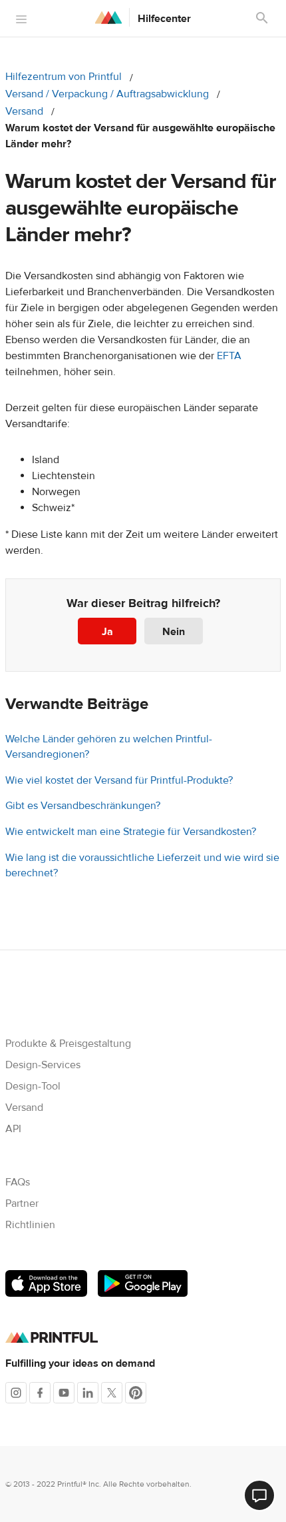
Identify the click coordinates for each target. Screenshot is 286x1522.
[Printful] (108, 17)
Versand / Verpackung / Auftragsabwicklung (107, 94)
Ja (107, 631)
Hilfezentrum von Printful (63, 76)
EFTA (229, 356)
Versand (24, 111)
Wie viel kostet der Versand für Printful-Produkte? (119, 780)
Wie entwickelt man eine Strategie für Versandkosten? (130, 831)
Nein (173, 631)
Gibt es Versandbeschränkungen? (82, 805)
